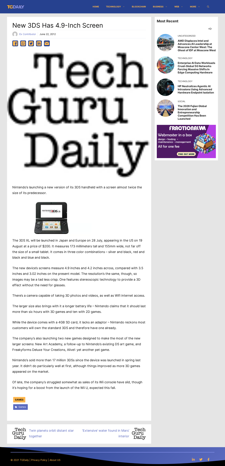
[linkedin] (39, 43)
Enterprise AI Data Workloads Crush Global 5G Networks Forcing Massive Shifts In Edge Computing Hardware (196, 67)
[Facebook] (208, 459)
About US (55, 459)
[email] (47, 43)
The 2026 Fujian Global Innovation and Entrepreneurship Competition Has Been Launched (192, 112)
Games (19, 399)
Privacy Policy (39, 459)
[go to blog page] (210, 28)
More (193, 6)
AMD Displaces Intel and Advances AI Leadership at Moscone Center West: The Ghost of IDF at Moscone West (197, 45)
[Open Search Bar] (208, 6)
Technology (113, 6)
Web (176, 6)
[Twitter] (200, 459)
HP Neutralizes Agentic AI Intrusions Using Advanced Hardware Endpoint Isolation (196, 89)
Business (158, 6)
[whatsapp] (23, 43)
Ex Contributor (27, 34)
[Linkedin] (193, 459)
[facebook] (15, 43)
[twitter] (31, 43)
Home (96, 6)
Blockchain (139, 6)
